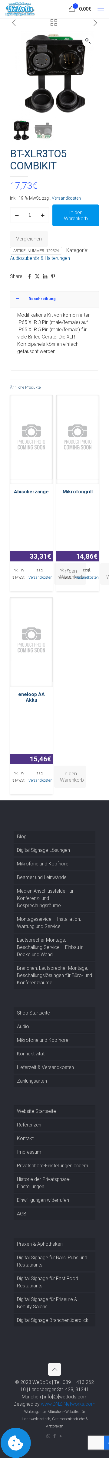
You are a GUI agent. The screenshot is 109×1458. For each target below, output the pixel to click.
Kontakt (25, 1138)
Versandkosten (66, 198)
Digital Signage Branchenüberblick (52, 1320)
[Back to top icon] (54, 1369)
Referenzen (29, 1125)
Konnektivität (31, 1054)
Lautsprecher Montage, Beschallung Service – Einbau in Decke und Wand (50, 947)
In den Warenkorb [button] (72, 776)
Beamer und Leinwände (42, 877)
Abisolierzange (31, 492)
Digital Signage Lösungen (43, 850)
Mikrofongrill (78, 492)
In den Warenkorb (76, 215)
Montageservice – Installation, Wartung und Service (49, 922)
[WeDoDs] (20, 9)
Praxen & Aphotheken (40, 1244)
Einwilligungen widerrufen (43, 1200)
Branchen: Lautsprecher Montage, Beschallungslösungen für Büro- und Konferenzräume (54, 975)
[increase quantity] (42, 215)
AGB (21, 1214)
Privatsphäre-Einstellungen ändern (52, 1166)
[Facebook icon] (54, 1436)
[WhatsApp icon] (48, 1436)
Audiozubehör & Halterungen (40, 258)
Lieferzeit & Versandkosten (45, 1067)
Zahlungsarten (32, 1081)
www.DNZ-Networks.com (68, 1404)
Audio (23, 1026)
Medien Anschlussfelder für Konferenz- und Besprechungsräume (45, 898)
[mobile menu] (101, 9)
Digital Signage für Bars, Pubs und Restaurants (52, 1261)
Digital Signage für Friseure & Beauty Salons (47, 1302)
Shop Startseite (33, 1013)
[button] (88, 41)
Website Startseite (36, 1111)
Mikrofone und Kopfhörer (43, 864)
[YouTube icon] (61, 1436)
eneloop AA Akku (31, 697)
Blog (22, 836)
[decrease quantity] (17, 215)
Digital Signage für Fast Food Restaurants (47, 1282)
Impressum (29, 1152)
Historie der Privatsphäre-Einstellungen (44, 1182)
